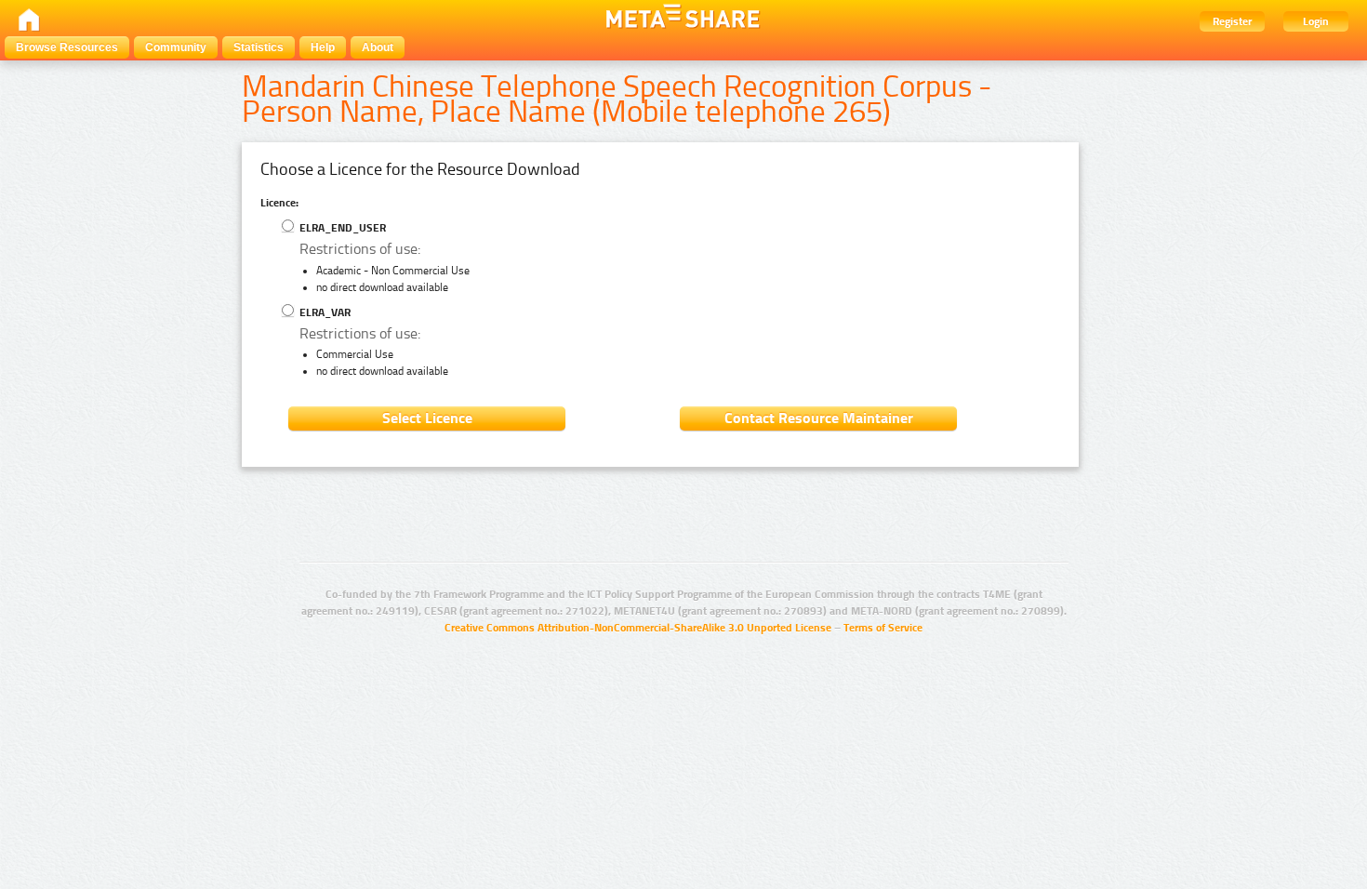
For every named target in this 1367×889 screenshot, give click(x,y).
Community (175, 47)
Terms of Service (882, 627)
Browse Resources (67, 47)
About (377, 47)
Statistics (258, 47)
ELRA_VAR (324, 312)
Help (323, 47)
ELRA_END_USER (341, 227)
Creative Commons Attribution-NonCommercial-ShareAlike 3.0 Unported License (638, 627)
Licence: (279, 202)
